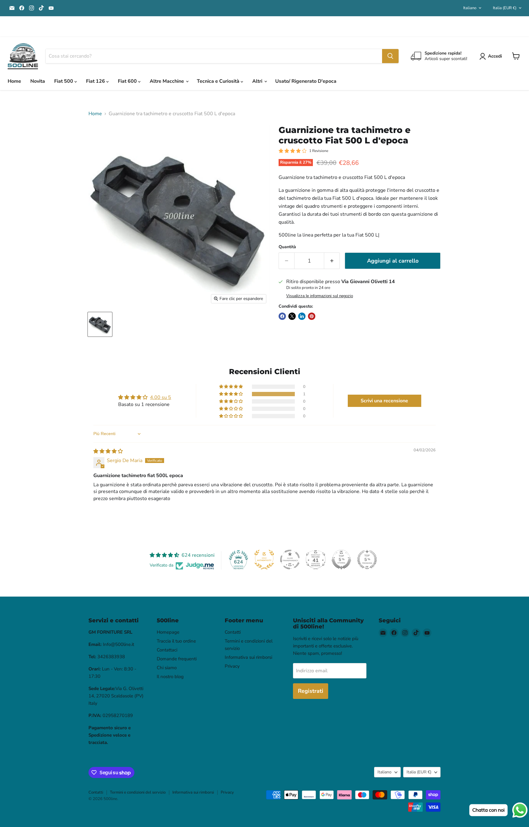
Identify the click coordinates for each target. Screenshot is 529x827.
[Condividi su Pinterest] (311, 316)
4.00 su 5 (160, 397)
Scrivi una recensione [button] (384, 400)
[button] (231, 394)
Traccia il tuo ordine (176, 641)
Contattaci (167, 650)
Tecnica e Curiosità (219, 81)
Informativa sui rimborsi (248, 657)
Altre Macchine (167, 81)
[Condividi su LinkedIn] (302, 316)
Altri (258, 81)
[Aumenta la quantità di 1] (332, 260)
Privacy (232, 666)
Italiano (469, 8)
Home (14, 81)
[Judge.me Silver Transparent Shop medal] (290, 559)
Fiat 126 (96, 81)
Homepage (168, 632)
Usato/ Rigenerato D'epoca (305, 81)
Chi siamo (167, 668)
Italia (504, 8)
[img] (108, 451)
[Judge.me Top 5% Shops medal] (341, 559)
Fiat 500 (64, 81)
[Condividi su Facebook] (282, 316)
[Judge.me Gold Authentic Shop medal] (264, 559)
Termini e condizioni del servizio (138, 792)
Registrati (310, 691)
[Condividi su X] (292, 316)
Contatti (233, 632)
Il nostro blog (170, 676)
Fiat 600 (128, 81)
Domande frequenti (177, 659)
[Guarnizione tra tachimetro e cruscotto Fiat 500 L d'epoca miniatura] (100, 324)
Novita (37, 81)
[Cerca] (390, 56)
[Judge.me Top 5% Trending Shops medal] (367, 559)
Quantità (287, 247)
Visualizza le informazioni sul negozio (319, 296)
